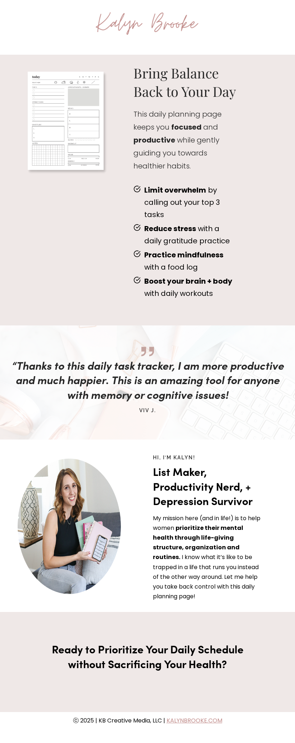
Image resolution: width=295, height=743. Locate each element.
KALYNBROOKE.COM (194, 720)
